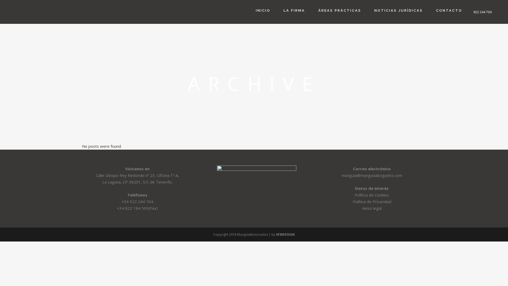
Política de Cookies (372, 195)
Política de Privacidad (372, 201)
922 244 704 (482, 12)
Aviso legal (372, 208)
